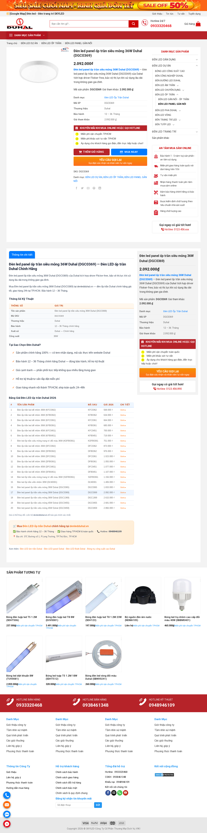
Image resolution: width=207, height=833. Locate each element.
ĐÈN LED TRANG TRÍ (164, 131)
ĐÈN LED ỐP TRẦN (51, 43)
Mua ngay (131, 151)
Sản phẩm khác (160, 137)
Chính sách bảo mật (66, 788)
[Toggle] (197, 59)
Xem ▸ (123, 410)
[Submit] (133, 24)
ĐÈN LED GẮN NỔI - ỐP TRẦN (173, 99)
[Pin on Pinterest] (94, 188)
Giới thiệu (157, 13)
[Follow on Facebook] (108, 793)
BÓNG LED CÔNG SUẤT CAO (170, 71)
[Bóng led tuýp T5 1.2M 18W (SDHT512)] (64, 654)
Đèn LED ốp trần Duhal (37, 526)
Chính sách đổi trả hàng (68, 782)
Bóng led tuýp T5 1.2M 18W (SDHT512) (61, 677)
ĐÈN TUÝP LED (163, 124)
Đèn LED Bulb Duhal (75, 549)
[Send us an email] (114, 793)
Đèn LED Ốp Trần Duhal (116, 97)
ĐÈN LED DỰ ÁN (29, 43)
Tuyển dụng (194, 13)
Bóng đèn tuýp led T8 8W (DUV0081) (60, 619)
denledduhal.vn (79, 526)
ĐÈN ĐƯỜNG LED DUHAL (168, 80)
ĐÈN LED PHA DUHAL (166, 110)
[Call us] (119, 793)
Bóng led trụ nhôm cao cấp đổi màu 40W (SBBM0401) (182, 619)
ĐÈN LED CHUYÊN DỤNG (167, 90)
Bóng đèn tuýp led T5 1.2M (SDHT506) (21, 619)
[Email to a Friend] (88, 188)
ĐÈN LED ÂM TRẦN (165, 85)
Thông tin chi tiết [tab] (22, 254)
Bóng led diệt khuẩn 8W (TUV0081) (19, 677)
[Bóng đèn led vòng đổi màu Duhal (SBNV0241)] (104, 654)
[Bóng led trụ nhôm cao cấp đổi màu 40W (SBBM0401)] (183, 595)
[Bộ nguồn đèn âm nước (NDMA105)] (143, 595)
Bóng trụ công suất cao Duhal (101, 549)
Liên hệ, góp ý (13, 777)
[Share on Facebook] (76, 188)
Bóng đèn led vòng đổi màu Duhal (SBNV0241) (100, 677)
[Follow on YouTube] (125, 793)
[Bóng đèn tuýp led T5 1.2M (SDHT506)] (24, 595)
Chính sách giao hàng (67, 777)
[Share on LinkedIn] (100, 188)
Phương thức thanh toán (19, 782)
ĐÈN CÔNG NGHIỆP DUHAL (169, 76)
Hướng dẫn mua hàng (17, 788)
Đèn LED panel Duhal (54, 549)
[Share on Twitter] (82, 188)
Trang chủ (11, 43)
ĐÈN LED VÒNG (163, 115)
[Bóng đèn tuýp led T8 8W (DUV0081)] (64, 595)
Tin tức (170, 13)
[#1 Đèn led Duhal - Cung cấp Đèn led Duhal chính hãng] (25, 24)
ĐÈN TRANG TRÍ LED (166, 119)
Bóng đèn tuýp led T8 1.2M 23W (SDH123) (103, 619)
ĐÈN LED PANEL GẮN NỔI (78, 43)
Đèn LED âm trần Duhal (31, 549)
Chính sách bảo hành (67, 772)
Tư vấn (181, 13)
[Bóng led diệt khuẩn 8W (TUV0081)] (24, 654)
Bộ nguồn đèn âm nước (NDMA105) (138, 619)
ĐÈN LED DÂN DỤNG (164, 59)
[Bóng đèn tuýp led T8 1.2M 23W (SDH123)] (104, 595)
